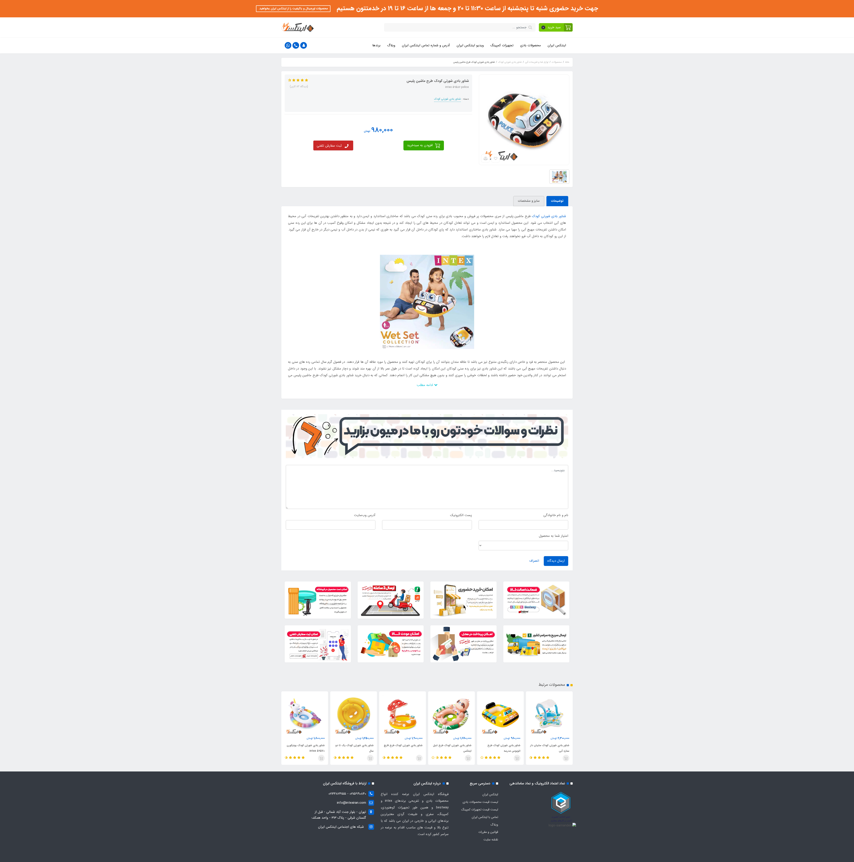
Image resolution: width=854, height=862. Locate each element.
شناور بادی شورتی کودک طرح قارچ (452, 745)
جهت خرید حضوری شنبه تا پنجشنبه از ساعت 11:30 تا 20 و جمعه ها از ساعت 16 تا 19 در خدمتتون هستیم (466, 8)
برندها (376, 45)
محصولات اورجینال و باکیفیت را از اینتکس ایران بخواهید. (293, 8)
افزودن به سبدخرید (420, 145)
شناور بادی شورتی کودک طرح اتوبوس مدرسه (552, 748)
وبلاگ (391, 45)
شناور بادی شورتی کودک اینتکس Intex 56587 (306, 748)
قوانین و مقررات (488, 832)
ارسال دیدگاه (556, 560)
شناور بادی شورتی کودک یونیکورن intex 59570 (355, 748)
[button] (556, 27)
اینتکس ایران (557, 45)
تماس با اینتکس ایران (485, 817)
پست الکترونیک (461, 515)
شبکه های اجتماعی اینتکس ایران (341, 827)
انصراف (534, 560)
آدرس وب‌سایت (364, 515)
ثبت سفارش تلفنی (329, 145)
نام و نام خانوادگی (555, 515)
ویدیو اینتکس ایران (470, 45)
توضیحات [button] (557, 200)
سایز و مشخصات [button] (529, 200)
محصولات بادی (530, 45)
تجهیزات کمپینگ (502, 45)
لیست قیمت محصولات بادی (480, 801)
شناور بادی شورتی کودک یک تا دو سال (403, 748)
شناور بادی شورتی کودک (447, 99)
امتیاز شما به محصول (553, 536)
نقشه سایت (490, 839)
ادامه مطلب (425, 385)
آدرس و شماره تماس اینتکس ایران (426, 45)
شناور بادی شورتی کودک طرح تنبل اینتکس (501, 748)
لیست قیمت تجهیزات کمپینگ (479, 809)
